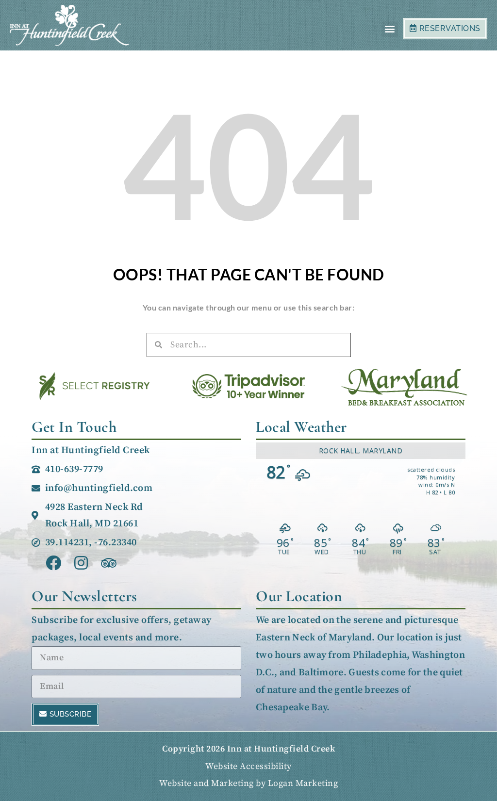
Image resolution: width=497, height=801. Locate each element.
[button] (390, 29)
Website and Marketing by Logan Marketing (248, 783)
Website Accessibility (248, 766)
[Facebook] (53, 562)
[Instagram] (81, 562)
